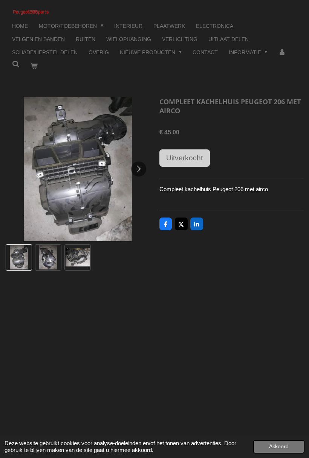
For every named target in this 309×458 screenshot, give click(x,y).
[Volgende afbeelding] (138, 169)
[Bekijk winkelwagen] (34, 66)
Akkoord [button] (279, 446)
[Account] (282, 52)
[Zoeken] (16, 64)
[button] (19, 257)
